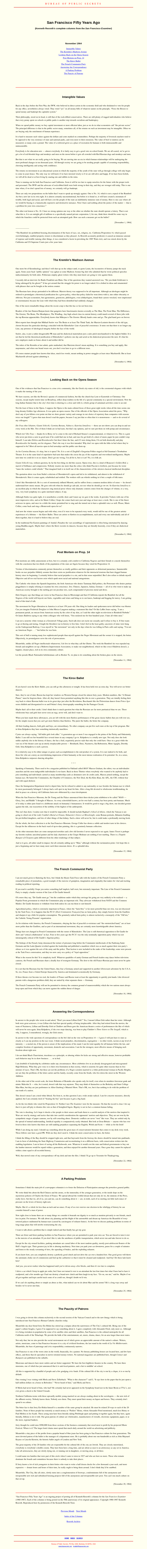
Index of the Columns (73, 1516)
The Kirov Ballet (73, 61)
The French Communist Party (73, 64)
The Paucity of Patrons (73, 73)
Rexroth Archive (73, 1521)
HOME (67, 1538)
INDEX (72, 1538)
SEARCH (79, 1538)
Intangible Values (73, 48)
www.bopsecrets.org (65, 1546)
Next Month (81, 1511)
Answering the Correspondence (73, 67)
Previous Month (67, 1511)
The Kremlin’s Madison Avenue (73, 51)
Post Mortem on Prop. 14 (73, 57)
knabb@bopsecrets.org (81, 1546)
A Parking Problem (73, 70)
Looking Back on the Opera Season (73, 54)
